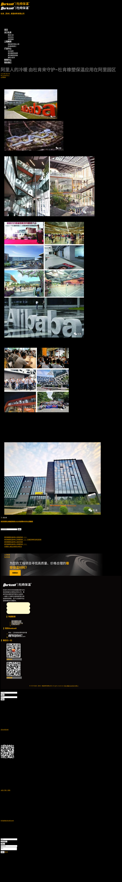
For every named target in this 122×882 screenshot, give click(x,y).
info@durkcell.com (7, 821)
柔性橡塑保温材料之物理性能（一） (15, 544)
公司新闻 (3, 77)
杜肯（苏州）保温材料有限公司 (12, 14)
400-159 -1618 (5, 790)
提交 (2, 852)
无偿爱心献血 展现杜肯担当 (13, 547)
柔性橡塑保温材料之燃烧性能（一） (15, 537)
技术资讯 (7, 557)
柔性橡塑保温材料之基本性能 (13, 542)
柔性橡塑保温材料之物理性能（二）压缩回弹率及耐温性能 (22, 540)
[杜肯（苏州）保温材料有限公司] (15, 5)
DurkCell (6, 75)
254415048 (4, 730)
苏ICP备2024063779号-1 (71, 686)
